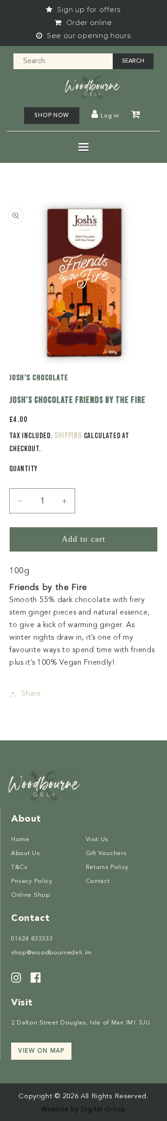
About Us (25, 853)
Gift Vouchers (106, 853)
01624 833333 (31, 939)
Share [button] (31, 694)
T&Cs (19, 867)
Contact (98, 881)
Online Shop (30, 895)
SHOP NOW (51, 115)
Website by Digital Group (83, 1109)
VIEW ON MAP (41, 1051)
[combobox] (63, 61)
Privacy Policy (31, 881)
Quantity (23, 468)
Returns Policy (107, 867)
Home (20, 839)
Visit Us (97, 839)
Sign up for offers (88, 10)
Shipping (68, 436)
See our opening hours (88, 36)
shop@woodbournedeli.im (51, 953)
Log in (110, 116)
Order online (88, 23)
